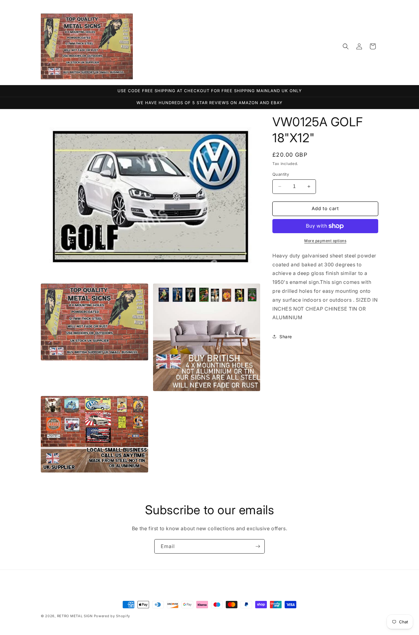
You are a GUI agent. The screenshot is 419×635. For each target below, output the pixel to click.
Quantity (280, 174)
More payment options (325, 240)
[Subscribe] (257, 546)
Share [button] (285, 336)
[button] (345, 46)
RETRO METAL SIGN (75, 616)
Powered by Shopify (112, 616)
